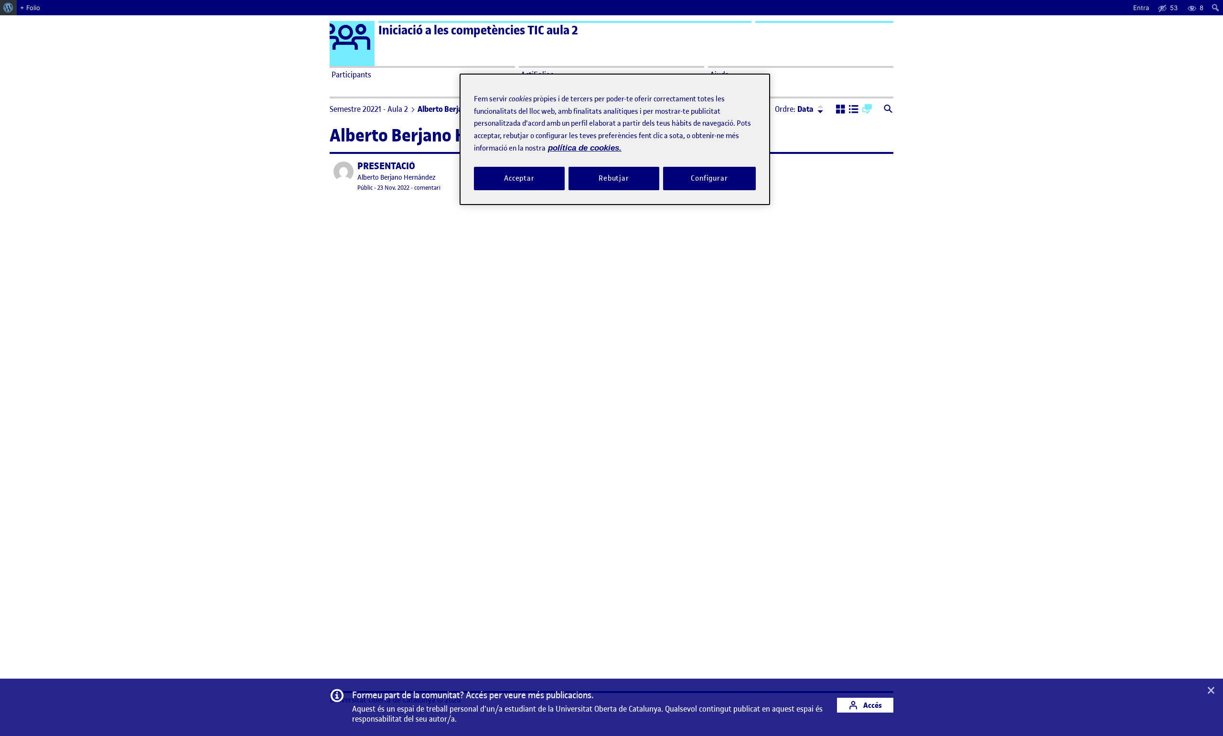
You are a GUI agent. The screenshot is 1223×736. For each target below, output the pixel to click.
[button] (840, 110)
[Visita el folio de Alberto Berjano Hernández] (343, 172)
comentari (427, 188)
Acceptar (519, 178)
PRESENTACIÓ (386, 166)
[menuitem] (8, 7)
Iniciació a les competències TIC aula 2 (478, 30)
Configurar (709, 178)
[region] (615, 139)
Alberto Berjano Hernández (396, 177)
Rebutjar (614, 178)
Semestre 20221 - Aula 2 (369, 109)
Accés (872, 705)
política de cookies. (585, 147)
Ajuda (719, 74)
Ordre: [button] (794, 109)
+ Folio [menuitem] (30, 7)
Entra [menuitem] (1141, 7)
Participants (351, 74)
